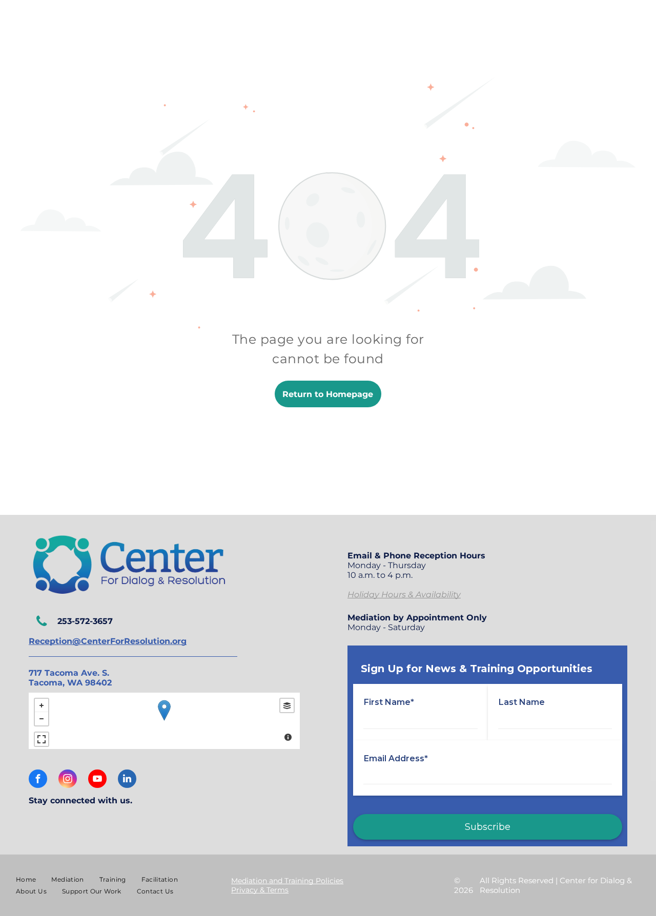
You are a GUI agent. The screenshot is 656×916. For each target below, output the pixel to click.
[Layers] (287, 705)
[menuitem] (26, 879)
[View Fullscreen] (41, 739)
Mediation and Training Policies (287, 880)
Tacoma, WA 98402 (70, 683)
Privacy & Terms (260, 889)
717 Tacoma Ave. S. (69, 673)
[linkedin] (127, 779)
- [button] (41, 718)
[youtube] (97, 779)
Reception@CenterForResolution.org (108, 641)
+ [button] (41, 705)
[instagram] (67, 779)
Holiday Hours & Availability (404, 594)
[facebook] (38, 779)
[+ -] (164, 721)
